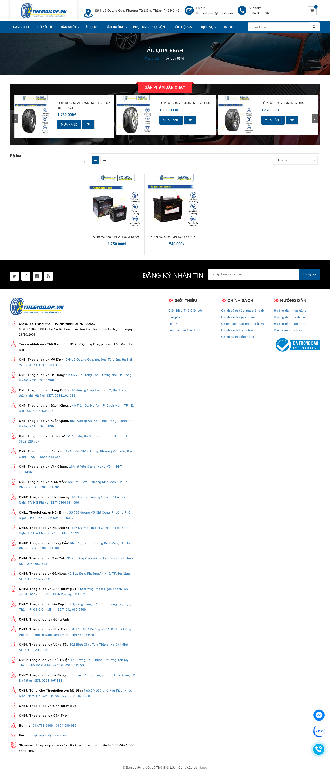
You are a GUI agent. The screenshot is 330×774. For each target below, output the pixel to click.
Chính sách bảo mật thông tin (243, 310)
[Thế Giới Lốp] (44, 10)
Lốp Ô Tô (45, 27)
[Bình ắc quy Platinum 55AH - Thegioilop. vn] (116, 201)
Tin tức (173, 323)
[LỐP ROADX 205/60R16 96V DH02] (136, 115)
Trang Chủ (20, 27)
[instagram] (37, 276)
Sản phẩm (175, 317)
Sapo (203, 767)
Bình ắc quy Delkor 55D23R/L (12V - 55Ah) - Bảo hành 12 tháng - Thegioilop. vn (175, 237)
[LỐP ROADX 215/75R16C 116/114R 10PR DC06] (34, 115)
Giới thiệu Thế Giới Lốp (185, 310)
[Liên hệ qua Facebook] (319, 714)
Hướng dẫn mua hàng (290, 310)
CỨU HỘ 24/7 (183, 27)
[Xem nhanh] (88, 124)
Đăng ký (309, 274)
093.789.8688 (43, 725)
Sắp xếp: (264, 160)
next (315, 118)
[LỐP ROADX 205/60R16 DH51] (238, 115)
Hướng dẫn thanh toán (290, 317)
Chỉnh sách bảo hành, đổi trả (242, 323)
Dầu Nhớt (69, 27)
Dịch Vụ (207, 27)
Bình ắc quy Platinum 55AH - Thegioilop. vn (117, 237)
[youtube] (48, 276)
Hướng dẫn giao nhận (290, 323)
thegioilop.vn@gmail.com (214, 13)
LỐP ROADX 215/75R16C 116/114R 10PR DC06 (83, 105)
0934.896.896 (259, 13)
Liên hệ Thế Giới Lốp (184, 330)
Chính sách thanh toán (238, 330)
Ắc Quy (91, 27)
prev (15, 118)
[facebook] (25, 276)
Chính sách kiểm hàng (237, 336)
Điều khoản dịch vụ (288, 330)
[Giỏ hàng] (312, 11)
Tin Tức (228, 27)
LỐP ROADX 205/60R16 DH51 (283, 103)
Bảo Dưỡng (115, 27)
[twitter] (14, 276)
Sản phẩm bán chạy (165, 87)
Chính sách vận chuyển (238, 317)
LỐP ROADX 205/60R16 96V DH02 (185, 103)
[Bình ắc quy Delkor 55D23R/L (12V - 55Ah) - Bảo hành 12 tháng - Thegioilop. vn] (175, 201)
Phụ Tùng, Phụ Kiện (149, 27)
